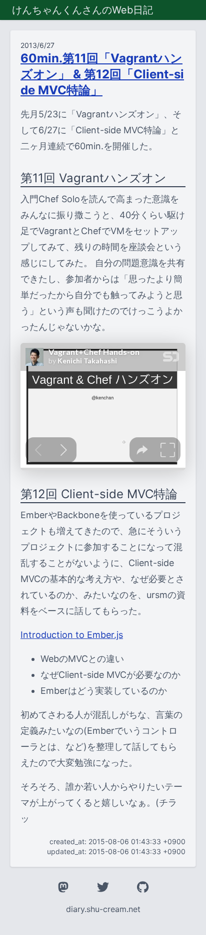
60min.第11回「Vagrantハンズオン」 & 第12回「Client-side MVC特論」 (102, 74)
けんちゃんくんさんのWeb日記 (82, 10)
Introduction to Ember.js (71, 634)
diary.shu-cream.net (103, 909)
